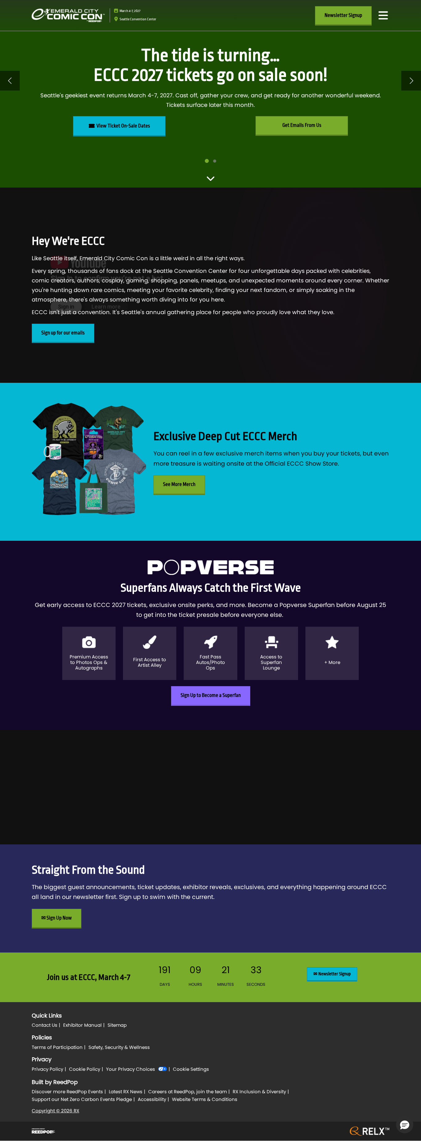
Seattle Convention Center (138, 19)
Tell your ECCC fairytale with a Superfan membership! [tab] (214, 161)
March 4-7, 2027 (130, 11)
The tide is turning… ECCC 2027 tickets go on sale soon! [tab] (207, 161)
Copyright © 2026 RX (55, 1111)
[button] (343, 15)
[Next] (411, 81)
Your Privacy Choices (130, 1069)
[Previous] (10, 81)
